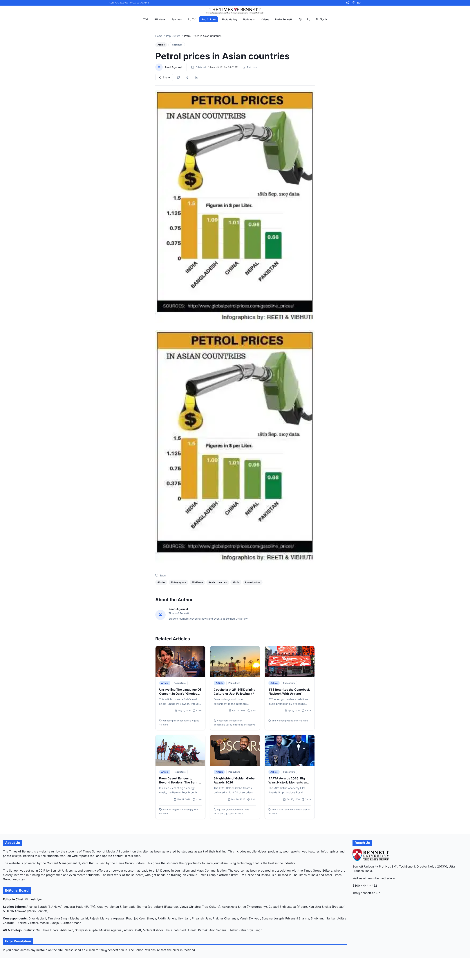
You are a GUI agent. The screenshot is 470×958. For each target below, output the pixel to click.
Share (166, 77)
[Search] (308, 19)
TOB (146, 19)
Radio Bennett (283, 19)
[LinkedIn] (196, 77)
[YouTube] (359, 2)
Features (176, 19)
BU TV (192, 19)
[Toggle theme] (300, 19)
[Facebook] (353, 2)
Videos (265, 19)
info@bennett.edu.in (366, 893)
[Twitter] (348, 2)
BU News (160, 19)
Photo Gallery (229, 19)
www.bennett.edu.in (381, 878)
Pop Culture (208, 19)
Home (158, 35)
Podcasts (249, 19)
